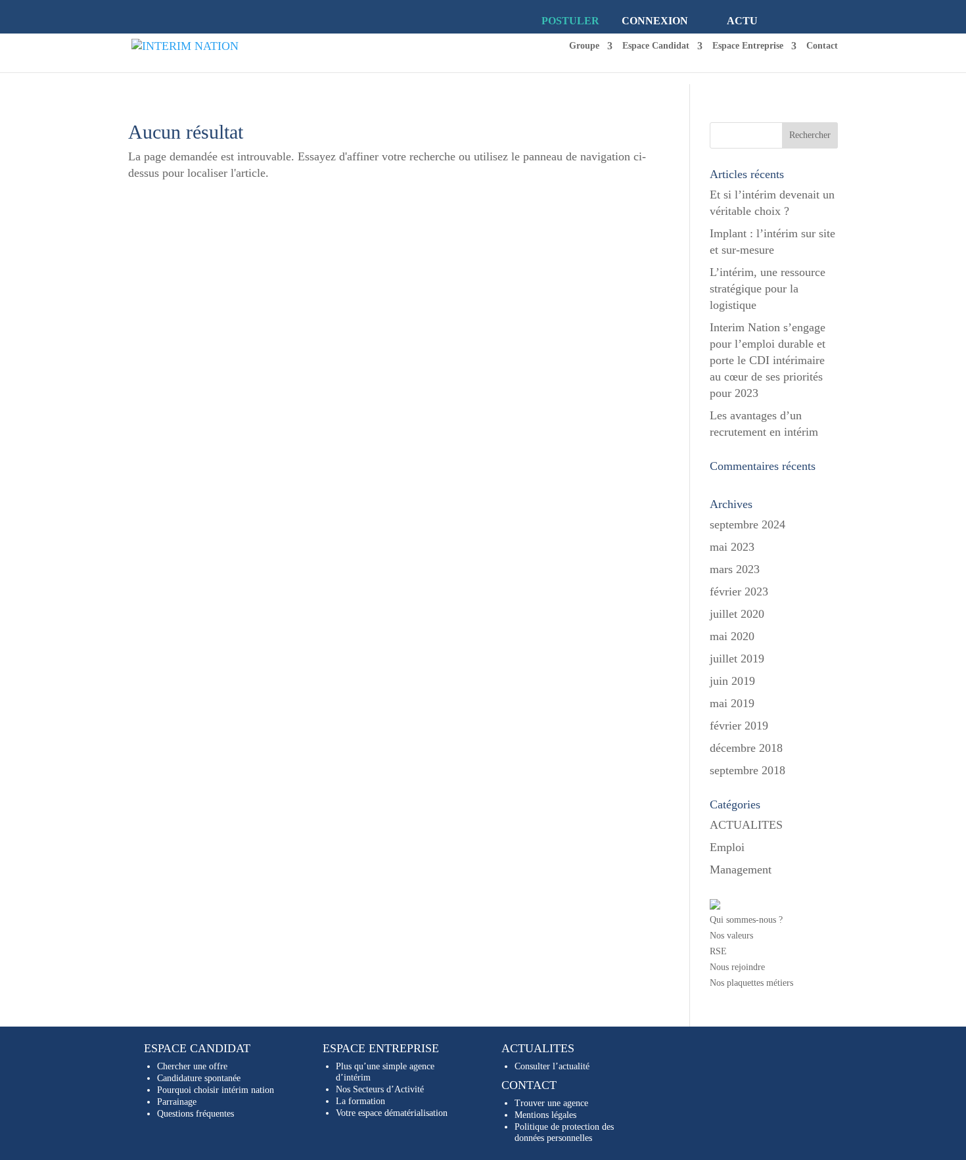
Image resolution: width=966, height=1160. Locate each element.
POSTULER (570, 20)
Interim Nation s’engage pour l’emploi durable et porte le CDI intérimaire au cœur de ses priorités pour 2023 (767, 360)
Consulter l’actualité (552, 1066)
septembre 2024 (747, 524)
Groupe (584, 46)
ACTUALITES (746, 824)
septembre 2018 (747, 770)
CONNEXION (655, 20)
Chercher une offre (192, 1066)
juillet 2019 (737, 658)
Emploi (727, 847)
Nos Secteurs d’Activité (380, 1089)
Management (740, 869)
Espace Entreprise (747, 46)
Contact (822, 46)
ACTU (742, 20)
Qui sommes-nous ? (746, 920)
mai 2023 (732, 546)
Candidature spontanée (199, 1078)
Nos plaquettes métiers (751, 983)
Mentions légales (545, 1115)
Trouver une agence (551, 1103)
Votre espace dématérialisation (392, 1113)
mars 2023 (735, 569)
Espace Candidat (655, 46)
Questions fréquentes (195, 1114)
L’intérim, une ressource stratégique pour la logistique (767, 289)
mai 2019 (732, 703)
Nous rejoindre (737, 967)
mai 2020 (732, 636)
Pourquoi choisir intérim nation (215, 1090)
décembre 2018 (746, 747)
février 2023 (739, 591)
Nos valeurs (731, 935)
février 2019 (739, 725)
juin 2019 (732, 680)
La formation (360, 1101)
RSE (718, 951)
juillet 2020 (737, 613)
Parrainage (176, 1102)
